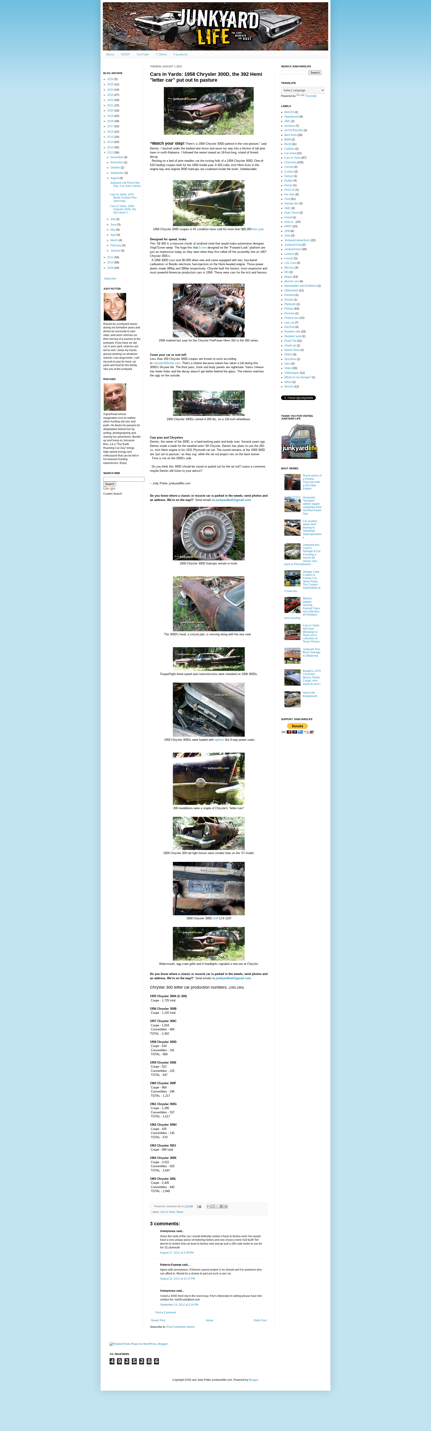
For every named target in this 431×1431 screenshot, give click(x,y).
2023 (110, 94)
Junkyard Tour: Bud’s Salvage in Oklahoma (312, 652)
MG (286, 272)
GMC (287, 208)
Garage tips (291, 203)
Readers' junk (292, 336)
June (113, 224)
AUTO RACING (293, 130)
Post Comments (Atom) (181, 1326)
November (117, 162)
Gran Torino (291, 212)
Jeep (287, 235)
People (288, 299)
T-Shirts (161, 54)
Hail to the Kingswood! (310, 694)
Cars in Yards (167, 1211)
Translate (311, 96)
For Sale (289, 194)
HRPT (288, 226)
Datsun (288, 176)
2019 (110, 116)
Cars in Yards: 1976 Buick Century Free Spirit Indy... (123, 198)
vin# (215, 918)
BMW (287, 139)
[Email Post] (199, 1206)
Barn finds (290, 135)
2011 (110, 257)
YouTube (142, 54)
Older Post (260, 1320)
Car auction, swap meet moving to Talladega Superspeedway (312, 529)
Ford (287, 199)
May (113, 229)
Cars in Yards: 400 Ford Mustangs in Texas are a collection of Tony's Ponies (311, 633)
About (110, 54)
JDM (287, 231)
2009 (110, 267)
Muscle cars (291, 281)
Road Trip (290, 340)
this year (258, 229)
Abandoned (291, 116)
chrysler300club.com (166, 363)
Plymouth (290, 304)
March (114, 240)
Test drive (290, 359)
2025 (110, 84)
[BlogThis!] (213, 1206)
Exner (203, 247)
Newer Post (158, 1320)
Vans (287, 363)
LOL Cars (290, 262)
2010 (110, 262)
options (219, 739)
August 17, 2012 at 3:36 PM (177, 1252)
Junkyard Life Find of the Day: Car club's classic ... (125, 186)
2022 (110, 100)
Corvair (288, 166)
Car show (290, 153)
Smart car (290, 345)
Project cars (291, 317)
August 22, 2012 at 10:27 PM (177, 1278)
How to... (289, 221)
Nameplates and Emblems (300, 285)
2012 (110, 152)
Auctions (289, 125)
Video (288, 368)
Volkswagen (291, 372)
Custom (289, 171)
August (115, 178)
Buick (287, 144)
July (113, 219)
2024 (110, 89)
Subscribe (110, 278)
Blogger (253, 1379)
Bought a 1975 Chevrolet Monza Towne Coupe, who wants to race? (312, 677)
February (116, 245)
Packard (289, 295)
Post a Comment (166, 1312)
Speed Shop (292, 350)
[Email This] (209, 1206)
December (117, 157)
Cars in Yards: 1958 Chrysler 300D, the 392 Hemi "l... (123, 209)
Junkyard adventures (297, 240)
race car (289, 322)
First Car (289, 189)
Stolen (288, 354)
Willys (288, 382)
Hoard (288, 217)
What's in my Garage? (297, 377)
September (117, 173)
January (115, 250)
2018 (110, 121)
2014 (110, 142)
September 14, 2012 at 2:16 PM (179, 1304)
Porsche (289, 313)
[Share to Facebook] (221, 1206)
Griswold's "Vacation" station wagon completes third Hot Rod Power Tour (312, 505)
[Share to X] (217, 1206)
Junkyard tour (292, 249)
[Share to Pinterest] (226, 1206)
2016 (110, 131)
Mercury (289, 267)
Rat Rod (289, 327)
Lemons (289, 254)
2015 (110, 136)
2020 (110, 110)
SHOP (125, 54)
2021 (110, 105)
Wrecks (288, 386)
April (113, 234)
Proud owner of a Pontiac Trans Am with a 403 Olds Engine (312, 482)
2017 (110, 126)
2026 (110, 79)
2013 (110, 147)
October (115, 167)
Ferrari (288, 185)
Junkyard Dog (292, 244)
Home (209, 1320)
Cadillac (289, 148)
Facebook (181, 54)
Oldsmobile (291, 290)
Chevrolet (290, 162)
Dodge (288, 180)
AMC (287, 121)
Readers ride (292, 331)
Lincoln (288, 258)
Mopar (179, 1211)
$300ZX (289, 112)
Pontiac (289, 308)
